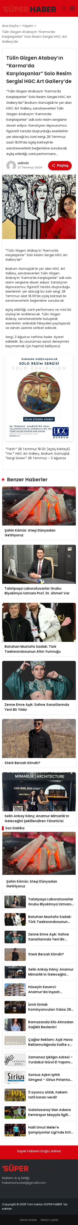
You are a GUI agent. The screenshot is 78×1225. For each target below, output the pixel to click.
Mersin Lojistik (49, 1220)
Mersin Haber (28, 1220)
